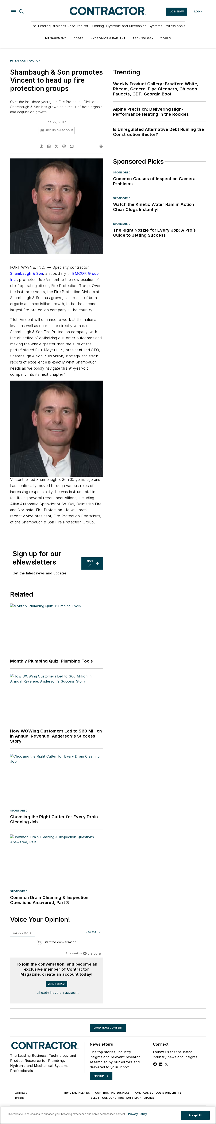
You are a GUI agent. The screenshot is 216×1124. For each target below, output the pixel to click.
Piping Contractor (25, 60)
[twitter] (56, 146)
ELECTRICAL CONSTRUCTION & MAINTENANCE (122, 1097)
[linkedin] (49, 146)
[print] (101, 146)
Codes (78, 38)
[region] (56, 943)
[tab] (22, 932)
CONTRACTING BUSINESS (112, 1092)
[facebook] (41, 146)
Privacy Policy (137, 1114)
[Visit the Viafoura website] (92, 953)
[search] (21, 11)
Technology (143, 38)
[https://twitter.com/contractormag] (166, 1064)
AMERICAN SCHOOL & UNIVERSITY (158, 1092)
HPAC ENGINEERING (77, 1092)
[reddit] (64, 146)
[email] (72, 146)
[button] (13, 11)
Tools (165, 38)
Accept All (195, 1115)
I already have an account (57, 992)
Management (56, 38)
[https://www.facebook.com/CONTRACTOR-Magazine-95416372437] (155, 1064)
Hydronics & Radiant (108, 38)
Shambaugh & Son (26, 273)
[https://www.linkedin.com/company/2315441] (161, 1064)
